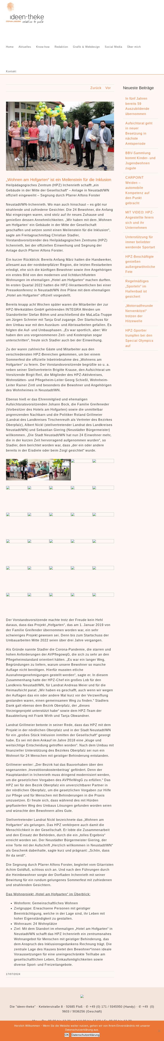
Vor (108, 88)
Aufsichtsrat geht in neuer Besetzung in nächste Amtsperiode (138, 133)
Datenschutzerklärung (85, 1034)
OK (67, 1034)
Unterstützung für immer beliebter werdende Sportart (140, 242)
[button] (22, 71)
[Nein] (159, 1031)
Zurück (95, 88)
